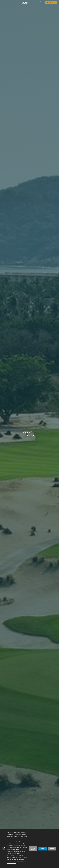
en (7, 2)
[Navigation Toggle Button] (3, 2)
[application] (29, 848)
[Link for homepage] (25, 3)
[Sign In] (40, 2)
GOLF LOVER (29, 432)
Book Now (51, 3)
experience (30, 435)
